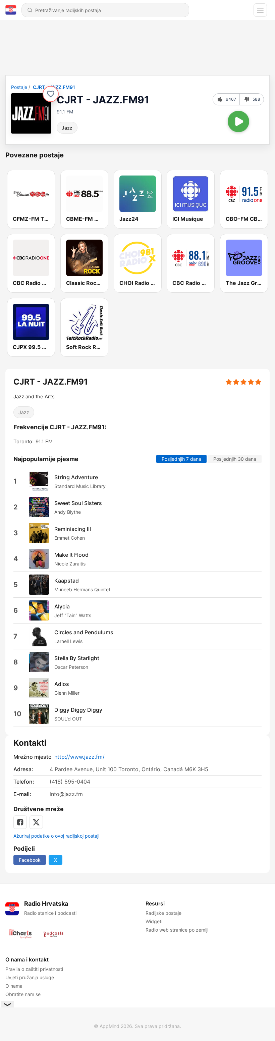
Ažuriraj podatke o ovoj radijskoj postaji (56, 836)
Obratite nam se (23, 994)
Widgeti (154, 921)
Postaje (19, 87)
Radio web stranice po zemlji (177, 930)
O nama (13, 986)
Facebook (30, 860)
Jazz (67, 128)
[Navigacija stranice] (260, 10)
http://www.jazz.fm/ (79, 756)
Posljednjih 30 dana (234, 459)
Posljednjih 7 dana (181, 459)
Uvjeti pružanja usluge (29, 977)
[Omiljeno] (51, 94)
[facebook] (20, 822)
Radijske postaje (163, 913)
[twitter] (36, 822)
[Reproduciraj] (238, 121)
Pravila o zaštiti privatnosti (34, 969)
